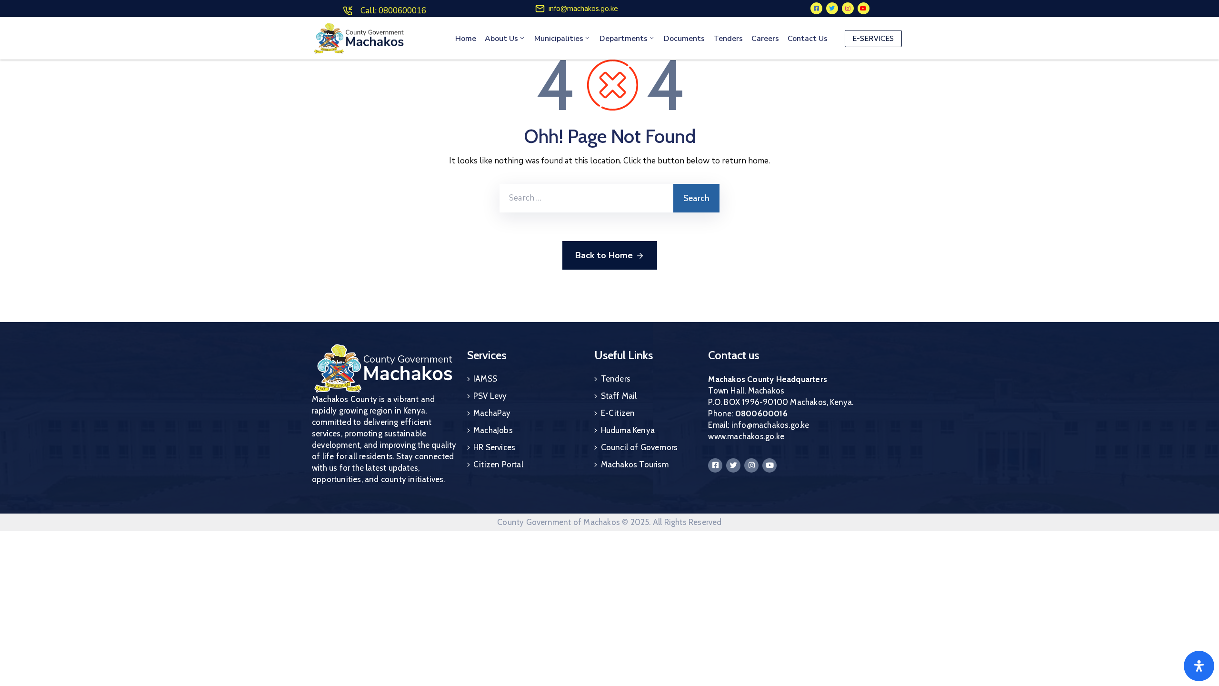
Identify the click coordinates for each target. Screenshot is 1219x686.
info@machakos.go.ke (583, 8)
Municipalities (558, 38)
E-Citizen (618, 413)
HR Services (494, 447)
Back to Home (604, 255)
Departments (624, 38)
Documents (684, 38)
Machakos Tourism (635, 464)
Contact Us (808, 38)
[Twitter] (832, 8)
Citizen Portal (498, 464)
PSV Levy (490, 396)
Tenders (728, 38)
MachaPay (492, 413)
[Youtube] (863, 8)
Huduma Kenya (628, 430)
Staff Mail (619, 396)
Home (465, 38)
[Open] (1199, 666)
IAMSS (485, 378)
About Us (501, 38)
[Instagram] (848, 8)
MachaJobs (493, 430)
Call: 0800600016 (393, 10)
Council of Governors (639, 447)
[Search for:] (586, 198)
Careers (765, 38)
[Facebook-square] (816, 8)
